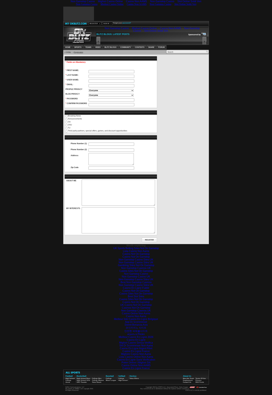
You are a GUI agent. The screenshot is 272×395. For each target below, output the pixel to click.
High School (70, 378)
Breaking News (74, 116)
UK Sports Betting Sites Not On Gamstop (136, 248)
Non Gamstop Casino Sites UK (136, 259)
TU (69, 128)
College (68, 380)
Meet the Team (188, 378)
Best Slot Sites (136, 296)
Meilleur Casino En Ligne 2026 (136, 337)
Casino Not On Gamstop (136, 254)
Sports (77, 47)
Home (67, 47)
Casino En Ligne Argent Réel (136, 348)
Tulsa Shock (96, 382)
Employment (188, 380)
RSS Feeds (200, 382)
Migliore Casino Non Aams (136, 354)
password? (126, 23)
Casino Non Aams (136, 316)
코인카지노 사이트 (136, 327)
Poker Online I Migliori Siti (136, 362)
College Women (98, 380)
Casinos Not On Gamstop (136, 307)
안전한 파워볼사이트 (136, 331)
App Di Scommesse (136, 322)
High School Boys (83, 378)
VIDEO (98, 47)
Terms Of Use (201, 378)
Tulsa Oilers (134, 378)
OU (69, 122)
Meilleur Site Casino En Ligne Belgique (136, 319)
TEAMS (88, 47)
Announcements (75, 119)
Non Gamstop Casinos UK (136, 268)
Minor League (111, 380)
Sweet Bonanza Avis (136, 324)
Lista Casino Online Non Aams (136, 357)
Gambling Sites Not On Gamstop (136, 265)
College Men (96, 378)
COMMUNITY (125, 47)
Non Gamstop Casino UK (136, 276)
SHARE (151, 47)
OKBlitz (68, 52)
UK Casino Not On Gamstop (136, 305)
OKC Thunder (82, 382)
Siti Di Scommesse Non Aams (136, 345)
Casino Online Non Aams (136, 313)
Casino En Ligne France (136, 351)
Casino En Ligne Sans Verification (136, 359)
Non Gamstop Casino (136, 273)
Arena (67, 382)
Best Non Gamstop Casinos (136, 282)
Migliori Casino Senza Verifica (136, 342)
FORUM (161, 47)
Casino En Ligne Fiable (136, 288)
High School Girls (83, 380)
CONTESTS (139, 47)
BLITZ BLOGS (110, 47)
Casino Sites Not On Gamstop (136, 271)
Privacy (198, 380)
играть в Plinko (136, 334)
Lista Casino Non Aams (136, 251)
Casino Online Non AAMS (136, 365)
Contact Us (187, 382)
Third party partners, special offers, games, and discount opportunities (97, 131)
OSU (70, 125)
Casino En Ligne (136, 340)
